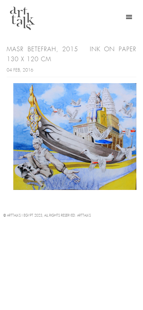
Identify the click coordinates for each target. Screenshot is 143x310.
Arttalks (84, 216)
